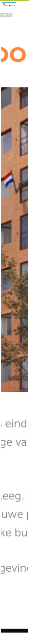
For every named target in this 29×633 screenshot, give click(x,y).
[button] (26, 11)
